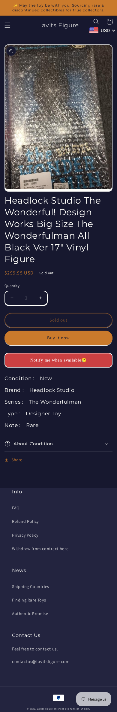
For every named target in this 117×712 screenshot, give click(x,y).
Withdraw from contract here (40, 548)
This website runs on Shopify (72, 708)
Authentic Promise (30, 613)
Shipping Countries (30, 586)
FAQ (16, 508)
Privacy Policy (25, 535)
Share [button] (16, 459)
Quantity (12, 285)
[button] (7, 25)
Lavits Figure (45, 708)
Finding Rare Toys (29, 600)
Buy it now (58, 338)
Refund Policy (25, 521)
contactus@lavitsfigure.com (41, 661)
